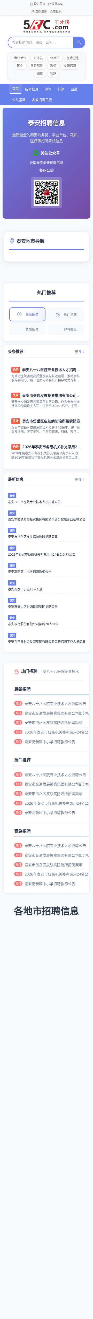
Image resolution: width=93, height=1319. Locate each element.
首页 (15, 88)
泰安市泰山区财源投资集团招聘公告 (33, 607)
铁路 (53, 74)
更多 (78, 351)
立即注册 (41, 11)
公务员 (38, 58)
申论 (48, 89)
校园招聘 (70, 66)
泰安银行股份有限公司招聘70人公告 (33, 624)
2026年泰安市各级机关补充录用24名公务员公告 (51, 447)
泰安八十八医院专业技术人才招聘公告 (51, 369)
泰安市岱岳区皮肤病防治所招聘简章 (51, 421)
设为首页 (39, 4)
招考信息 (31, 89)
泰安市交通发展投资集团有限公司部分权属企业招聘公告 (51, 395)
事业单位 (20, 58)
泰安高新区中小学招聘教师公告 (29, 572)
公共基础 (19, 100)
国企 (20, 66)
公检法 (54, 58)
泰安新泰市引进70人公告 (25, 589)
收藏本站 (57, 4)
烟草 (40, 74)
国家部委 (36, 66)
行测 (61, 89)
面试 (74, 89)
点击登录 (55, 11)
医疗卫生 (73, 58)
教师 (53, 66)
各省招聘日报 (42, 100)
